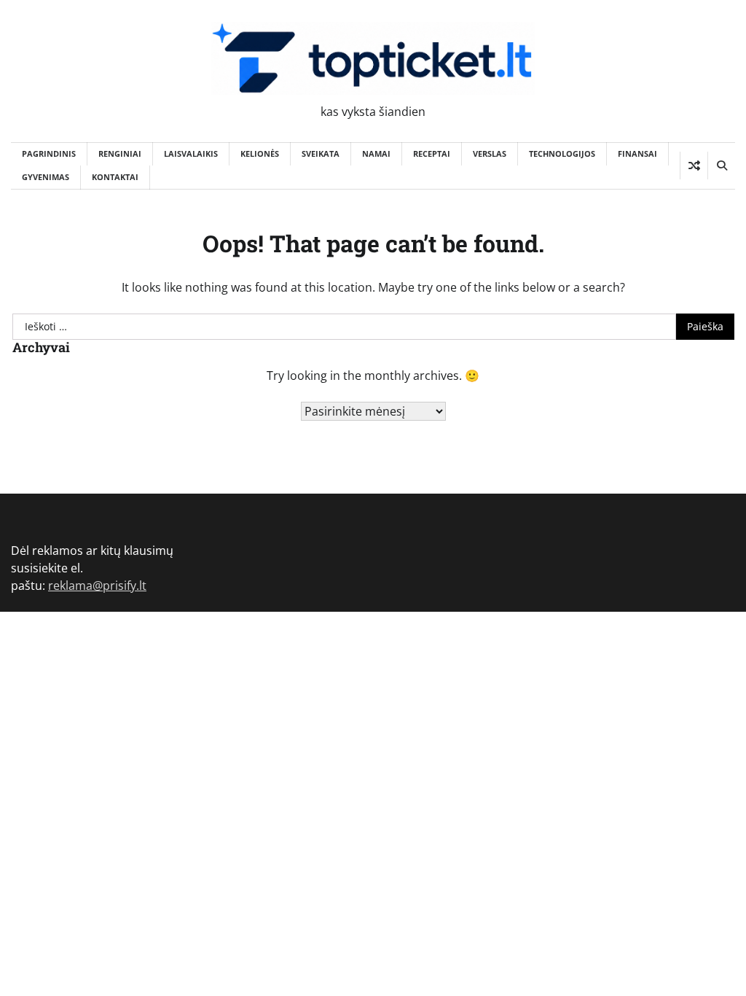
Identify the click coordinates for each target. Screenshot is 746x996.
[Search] (721, 165)
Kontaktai (115, 176)
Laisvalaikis (191, 153)
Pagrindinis (49, 153)
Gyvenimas (45, 176)
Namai (376, 153)
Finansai (637, 153)
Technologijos (562, 153)
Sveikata (320, 153)
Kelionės (259, 153)
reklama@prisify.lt (97, 585)
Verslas (489, 153)
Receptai (431, 153)
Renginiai (119, 153)
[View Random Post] (693, 165)
